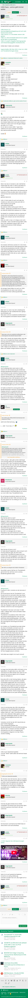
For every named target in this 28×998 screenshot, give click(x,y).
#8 (26, 307)
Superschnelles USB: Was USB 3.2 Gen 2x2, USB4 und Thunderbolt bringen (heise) (14, 50)
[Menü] (2, 1)
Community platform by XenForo (13, 996)
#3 (26, 111)
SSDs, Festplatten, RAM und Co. (14, 968)
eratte (7, 15)
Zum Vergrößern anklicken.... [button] (14, 457)
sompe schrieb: (5, 273)
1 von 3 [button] (9, 12)
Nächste (15, 12)
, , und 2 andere (12, 58)
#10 (26, 364)
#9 (26, 329)
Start (5, 993)
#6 (26, 242)
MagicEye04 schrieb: (6, 774)
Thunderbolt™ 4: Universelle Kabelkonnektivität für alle (12, 935)
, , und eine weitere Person (14, 101)
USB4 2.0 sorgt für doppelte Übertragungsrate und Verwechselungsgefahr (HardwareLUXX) (13, 41)
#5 (26, 181)
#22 (26, 821)
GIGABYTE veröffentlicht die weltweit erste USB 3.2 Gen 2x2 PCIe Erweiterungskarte (15, 944)
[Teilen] (24, 22)
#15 (26, 546)
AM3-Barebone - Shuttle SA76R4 (14, 973)
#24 (26, 871)
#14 (26, 513)
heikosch (6, 974)
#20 (26, 770)
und (9, 354)
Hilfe (2, 993)
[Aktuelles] (23, 1)
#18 (26, 704)
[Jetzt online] (4, 18)
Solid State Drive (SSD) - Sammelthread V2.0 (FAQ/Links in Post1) (14, 965)
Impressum (3, 992)
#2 (26, 68)
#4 (26, 149)
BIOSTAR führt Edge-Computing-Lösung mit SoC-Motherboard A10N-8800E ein (15, 954)
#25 (26, 892)
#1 (26, 22)
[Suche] (26, 1)
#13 (26, 485)
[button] (2, 914)
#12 (26, 441)
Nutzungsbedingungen (13, 992)
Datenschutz (22, 992)
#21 (26, 801)
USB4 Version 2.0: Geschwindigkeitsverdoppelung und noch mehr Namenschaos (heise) (13, 31)
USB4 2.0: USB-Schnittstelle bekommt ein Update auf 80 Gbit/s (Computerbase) (14, 38)
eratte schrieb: (5, 415)
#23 (26, 838)
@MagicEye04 (4, 366)
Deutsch (6, 990)
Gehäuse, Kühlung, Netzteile (15, 974)
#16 (26, 586)
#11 (26, 412)
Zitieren (25, 55)
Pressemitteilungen (11, 938)
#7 (26, 270)
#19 (26, 749)
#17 (26, 666)
